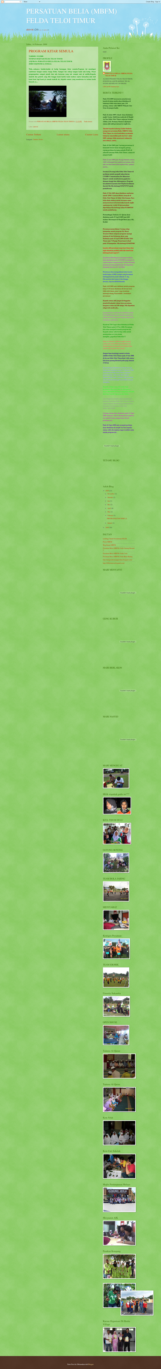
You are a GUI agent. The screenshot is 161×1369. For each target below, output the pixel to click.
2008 (107, 527)
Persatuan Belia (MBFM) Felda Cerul (115, 553)
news (45, 30)
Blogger (90, 1364)
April (109, 508)
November (111, 494)
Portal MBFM (107, 542)
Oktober (110, 497)
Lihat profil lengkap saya (111, 86)
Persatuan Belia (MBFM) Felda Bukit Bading (117, 556)
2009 (107, 491)
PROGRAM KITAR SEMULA (51, 51)
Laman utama (63, 134)
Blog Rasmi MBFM (109, 545)
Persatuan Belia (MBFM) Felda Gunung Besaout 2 (119, 549)
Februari (110, 515)
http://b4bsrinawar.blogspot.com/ (114, 563)
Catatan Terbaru (33, 134)
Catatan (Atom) (38, 139)
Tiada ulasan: (88, 121)
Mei (108, 504)
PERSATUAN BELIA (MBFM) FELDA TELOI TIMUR (71, 15)
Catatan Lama (91, 134)
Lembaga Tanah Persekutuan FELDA (115, 538)
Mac (109, 512)
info (40, 30)
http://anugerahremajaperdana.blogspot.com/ (117, 560)
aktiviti (30, 29)
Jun (108, 501)
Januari (110, 523)
